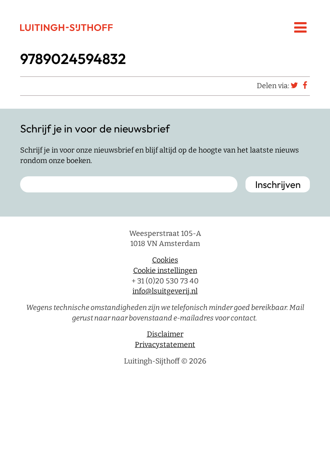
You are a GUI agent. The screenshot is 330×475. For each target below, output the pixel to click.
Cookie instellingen (165, 270)
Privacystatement (165, 344)
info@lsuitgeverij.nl (165, 291)
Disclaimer (165, 334)
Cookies (165, 260)
